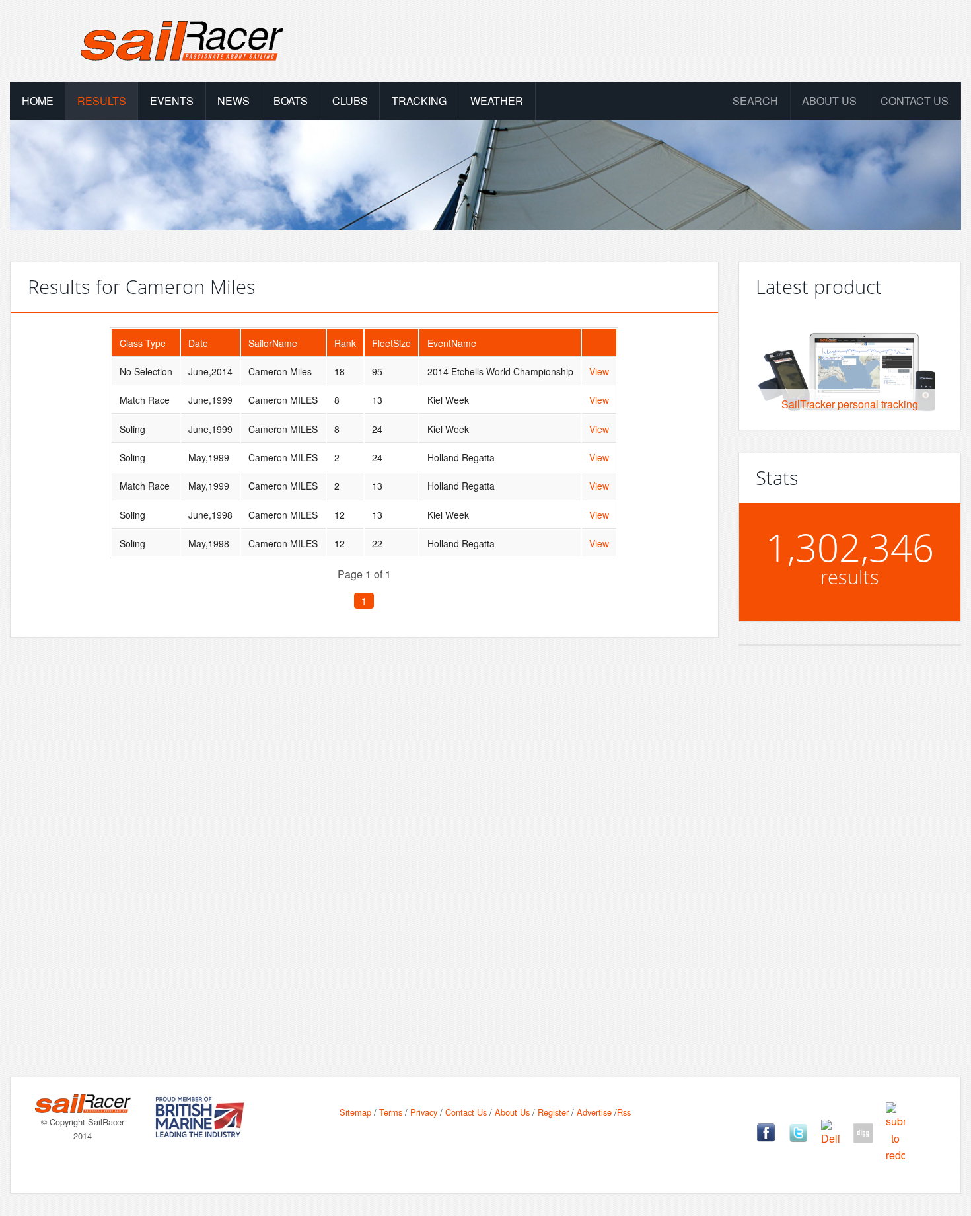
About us (829, 100)
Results (101, 100)
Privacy (423, 1112)
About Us (512, 1112)
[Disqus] (364, 836)
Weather (496, 100)
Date (198, 343)
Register (553, 1112)
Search (755, 100)
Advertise (594, 1112)
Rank (345, 343)
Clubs (350, 100)
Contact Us (915, 100)
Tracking (419, 100)
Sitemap (355, 1112)
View (599, 371)
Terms (390, 1112)
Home (38, 100)
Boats (290, 100)
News (233, 100)
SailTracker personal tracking (849, 404)
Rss (624, 1112)
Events (172, 100)
